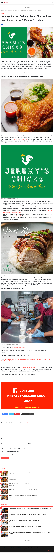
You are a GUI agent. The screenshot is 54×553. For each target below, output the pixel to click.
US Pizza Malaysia (15, 216)
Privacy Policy (46, 550)
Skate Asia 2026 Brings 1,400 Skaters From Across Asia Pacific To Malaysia (24, 520)
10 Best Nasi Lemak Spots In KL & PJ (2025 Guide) (19, 483)
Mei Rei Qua (5, 23)
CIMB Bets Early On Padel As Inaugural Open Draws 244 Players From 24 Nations (25, 489)
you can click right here (18, 347)
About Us (28, 550)
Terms (41, 550)
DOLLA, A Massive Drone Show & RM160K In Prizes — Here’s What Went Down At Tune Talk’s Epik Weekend (30, 508)
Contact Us (32, 550)
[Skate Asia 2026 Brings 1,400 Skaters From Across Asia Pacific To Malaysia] (4, 522)
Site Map (37, 550)
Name (2, 438)
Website (29, 443)
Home (3, 10)
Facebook (16, 139)
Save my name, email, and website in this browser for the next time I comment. (18, 448)
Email (2, 443)
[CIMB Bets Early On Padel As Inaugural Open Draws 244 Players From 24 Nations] (4, 491)
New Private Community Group (32, 367)
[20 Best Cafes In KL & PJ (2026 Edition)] (4, 479)
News (6, 10)
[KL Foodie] (7, 2)
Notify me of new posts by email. (8, 454)
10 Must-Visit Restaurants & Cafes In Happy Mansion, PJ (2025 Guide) (23, 495)
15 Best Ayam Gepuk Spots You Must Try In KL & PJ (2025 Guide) (22, 472)
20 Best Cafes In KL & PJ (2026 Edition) (16, 478)
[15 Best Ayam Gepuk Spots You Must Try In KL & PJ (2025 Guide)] (4, 473)
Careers (51, 550)
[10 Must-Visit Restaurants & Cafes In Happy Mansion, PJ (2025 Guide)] (4, 497)
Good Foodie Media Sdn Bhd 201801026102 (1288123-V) (13, 547)
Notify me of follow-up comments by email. (11, 451)
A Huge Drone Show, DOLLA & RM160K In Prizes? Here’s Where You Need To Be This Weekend (27, 514)
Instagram (25, 139)
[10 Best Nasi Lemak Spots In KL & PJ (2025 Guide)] (4, 485)
